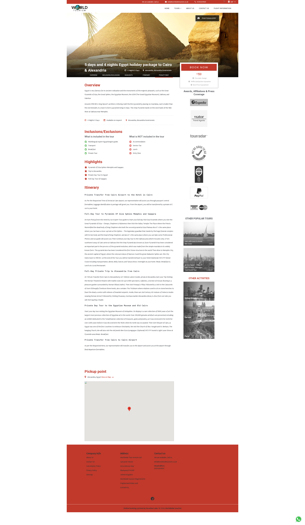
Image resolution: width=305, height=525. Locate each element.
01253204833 (201, 2)
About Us (89, 457)
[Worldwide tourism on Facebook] (152, 499)
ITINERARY (146, 75)
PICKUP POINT (164, 75)
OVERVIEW (93, 75)
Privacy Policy (91, 470)
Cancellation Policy (93, 466)
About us (190, 8)
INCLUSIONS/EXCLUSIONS (111, 75)
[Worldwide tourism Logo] (79, 8)
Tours (177, 8)
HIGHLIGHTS (129, 75)
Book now (199, 67)
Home (167, 8)
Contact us (204, 8)
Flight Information (222, 8)
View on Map (106, 377)
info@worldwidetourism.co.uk (178, 2)
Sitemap (89, 474)
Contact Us (90, 462)
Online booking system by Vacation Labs (141, 508)
